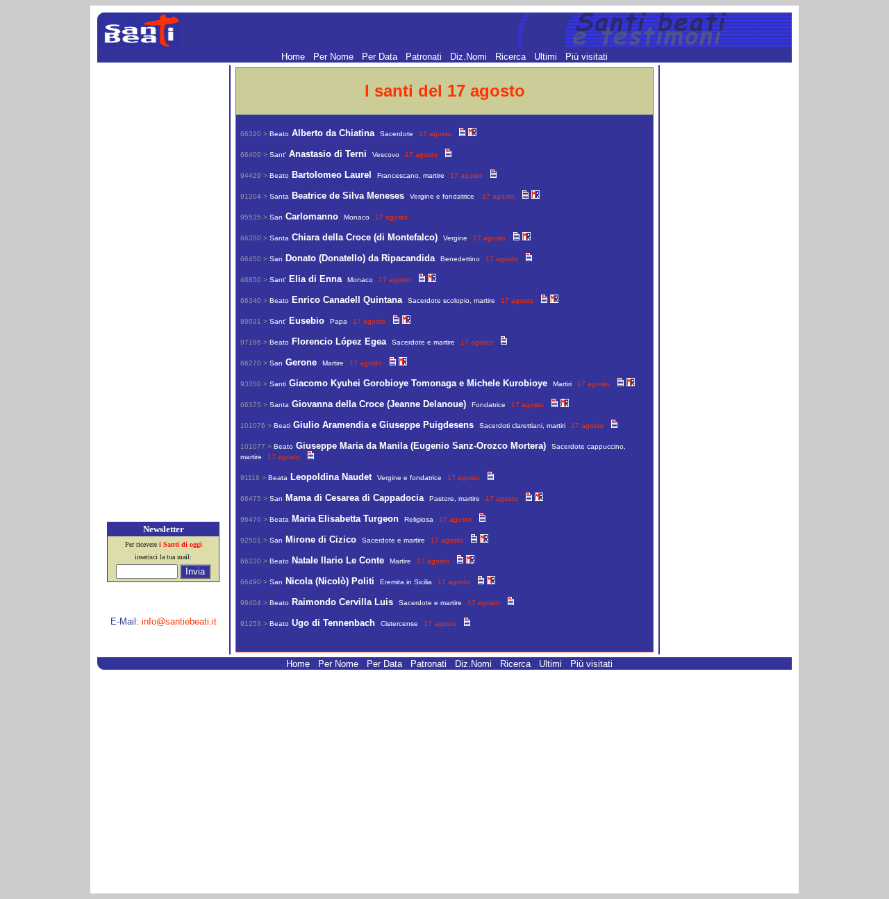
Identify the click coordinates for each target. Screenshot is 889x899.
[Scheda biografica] (462, 133)
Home (294, 56)
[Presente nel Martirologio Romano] (472, 133)
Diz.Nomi (470, 56)
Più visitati (586, 56)
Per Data (381, 56)
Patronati (425, 56)
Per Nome (334, 56)
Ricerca (512, 56)
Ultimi (547, 56)
